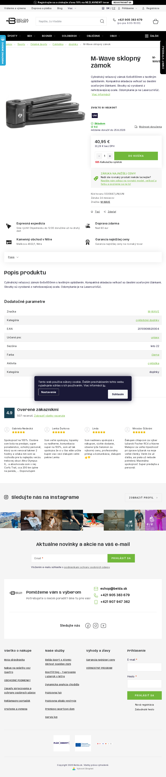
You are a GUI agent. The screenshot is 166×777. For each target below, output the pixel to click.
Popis (11, 257)
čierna (155, 354)
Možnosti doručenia (150, 126)
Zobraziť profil (141, 497)
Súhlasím (118, 394)
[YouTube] (103, 625)
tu (104, 385)
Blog (60, 8)
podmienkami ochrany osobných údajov (87, 567)
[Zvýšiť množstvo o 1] (110, 156)
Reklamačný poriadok (17, 701)
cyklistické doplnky (147, 320)
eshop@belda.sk (113, 588)
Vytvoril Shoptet (85, 768)
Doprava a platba (41, 8)
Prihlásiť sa (121, 558)
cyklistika (153, 363)
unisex (155, 337)
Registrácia (153, 8)
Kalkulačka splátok (111, 162)
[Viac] (152, 36)
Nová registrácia (144, 704)
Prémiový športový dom (60, 709)
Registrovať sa (122, 2)
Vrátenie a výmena (15, 8)
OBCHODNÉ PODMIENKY (17, 680)
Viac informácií (101, 94)
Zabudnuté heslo (144, 709)
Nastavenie (48, 392)
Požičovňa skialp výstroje (60, 701)
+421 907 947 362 (115, 602)
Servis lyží (51, 717)
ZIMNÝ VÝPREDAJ (163, 57)
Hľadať (102, 21)
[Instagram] (95, 625)
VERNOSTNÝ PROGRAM (99, 668)
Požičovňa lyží (53, 693)
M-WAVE (105, 202)
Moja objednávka (14, 660)
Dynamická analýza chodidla (62, 685)
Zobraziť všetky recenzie (49, 415)
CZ (113, 8)
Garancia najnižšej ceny (100, 660)
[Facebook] (87, 625)
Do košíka (136, 155)
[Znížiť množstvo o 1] (99, 156)
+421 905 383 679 (129, 19)
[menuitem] (14, 36)
